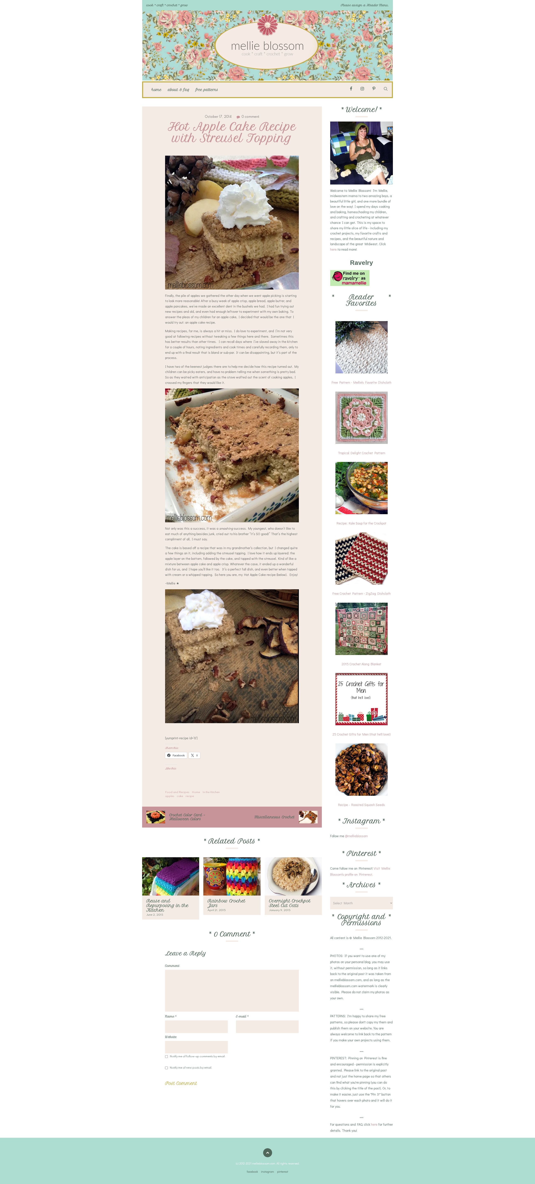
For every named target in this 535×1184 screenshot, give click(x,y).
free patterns (207, 90)
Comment (172, 966)
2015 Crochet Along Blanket (361, 664)
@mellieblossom (356, 836)
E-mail (242, 1016)
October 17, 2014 (218, 117)
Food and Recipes (177, 792)
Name (170, 1016)
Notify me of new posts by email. (191, 1067)
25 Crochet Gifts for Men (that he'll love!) (361, 734)
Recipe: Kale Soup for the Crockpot (361, 523)
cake (180, 796)
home (157, 90)
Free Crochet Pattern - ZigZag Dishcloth (361, 593)
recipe (190, 796)
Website (171, 1037)
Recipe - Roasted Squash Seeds (361, 804)
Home (196, 792)
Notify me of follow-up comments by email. (198, 1056)
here (333, 249)
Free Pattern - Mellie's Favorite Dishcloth (361, 382)
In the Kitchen (211, 792)
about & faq (179, 90)
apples (169, 796)
